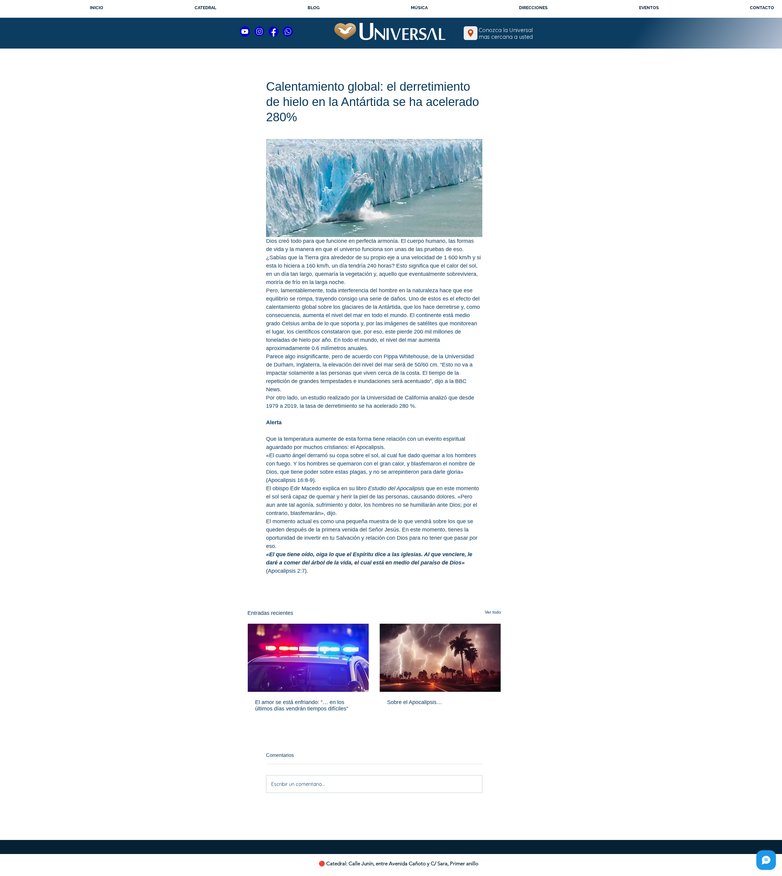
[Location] (470, 33)
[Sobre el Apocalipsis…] (440, 658)
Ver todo (493, 612)
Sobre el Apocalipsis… (414, 702)
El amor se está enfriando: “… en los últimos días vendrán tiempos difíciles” (301, 705)
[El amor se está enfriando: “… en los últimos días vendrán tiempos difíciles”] (308, 658)
